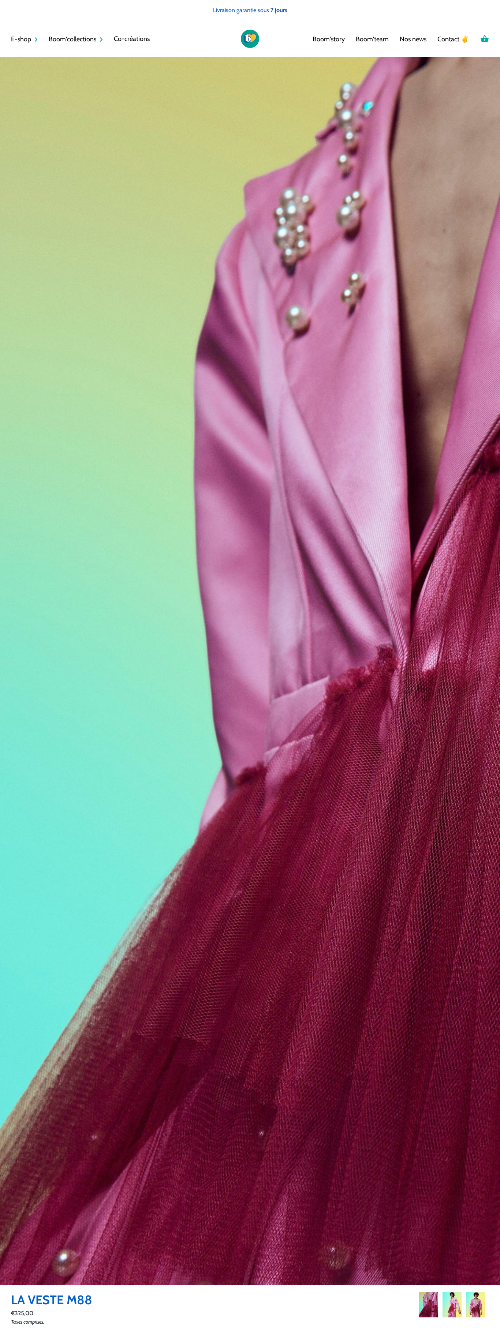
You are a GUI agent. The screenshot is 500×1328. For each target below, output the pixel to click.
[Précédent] (419, 1306)
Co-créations (132, 39)
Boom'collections (72, 39)
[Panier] (484, 38)
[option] (429, 1305)
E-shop (21, 39)
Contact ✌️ (453, 39)
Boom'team (372, 39)
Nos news (413, 39)
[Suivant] (489, 1306)
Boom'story (329, 39)
